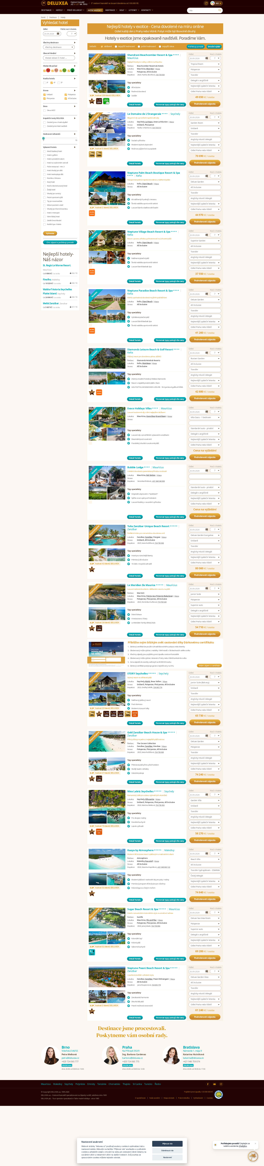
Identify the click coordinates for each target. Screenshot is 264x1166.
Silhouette (149, 799)
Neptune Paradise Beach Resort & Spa (153, 290)
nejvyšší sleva (168, 46)
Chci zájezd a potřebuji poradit (60, 242)
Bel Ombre (150, 475)
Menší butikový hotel (54, 151)
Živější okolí (51, 190)
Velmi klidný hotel (53, 216)
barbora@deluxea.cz (132, 1057)
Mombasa (146, 363)
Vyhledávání (198, 1098)
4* (54, 82)
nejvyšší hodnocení (126, 46)
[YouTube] (214, 1084)
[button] (215, 58)
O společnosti (140, 1098)
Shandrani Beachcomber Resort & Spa (153, 55)
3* (47, 82)
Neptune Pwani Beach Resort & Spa (152, 968)
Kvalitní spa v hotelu (54, 224)
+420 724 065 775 (130, 1061)
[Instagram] (206, 3)
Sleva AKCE (51, 110)
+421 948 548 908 (158, 481)
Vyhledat (50, 233)
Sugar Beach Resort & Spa (146, 909)
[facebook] (208, 1084)
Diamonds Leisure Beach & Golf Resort (153, 349)
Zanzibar (148, 537)
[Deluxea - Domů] (54, 3)
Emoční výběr (214, 46)
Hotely (59, 10)
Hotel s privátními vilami (55, 159)
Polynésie (80, 1084)
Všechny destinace (53, 47)
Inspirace (110, 10)
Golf (121, 10)
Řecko (158, 1084)
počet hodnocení (148, 46)
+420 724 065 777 (70, 1061)
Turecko (148, 1084)
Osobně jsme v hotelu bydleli (57, 122)
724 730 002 (160, 805)
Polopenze (71, 94)
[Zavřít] (255, 1143)
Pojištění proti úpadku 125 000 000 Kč (198, 1091)
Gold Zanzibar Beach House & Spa (151, 732)
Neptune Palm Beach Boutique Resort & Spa (153, 174)
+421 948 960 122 (163, 867)
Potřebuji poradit (195, 46)
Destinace (46, 10)
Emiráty (91, 1084)
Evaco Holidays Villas (142, 408)
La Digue (148, 122)
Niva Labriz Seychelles (144, 791)
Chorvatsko (114, 1084)
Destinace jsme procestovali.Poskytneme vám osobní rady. (132, 1031)
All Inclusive (72, 98)
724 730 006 (155, 926)
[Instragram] (221, 1084)
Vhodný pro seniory (54, 193)
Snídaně (50, 94)
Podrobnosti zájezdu (205, 103)
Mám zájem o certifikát (209, 665)
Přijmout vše (167, 1144)
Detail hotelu (135, 104)
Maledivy (57, 1084)
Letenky (133, 10)
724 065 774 (157, 687)
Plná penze (51, 98)
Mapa (157, 69)
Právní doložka (183, 1098)
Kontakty (146, 10)
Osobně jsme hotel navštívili (57, 126)
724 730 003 (160, 74)
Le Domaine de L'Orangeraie (147, 113)
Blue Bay (150, 69)
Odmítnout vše (167, 1150)
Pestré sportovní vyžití (55, 197)
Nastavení (167, 1157)
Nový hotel (51, 182)
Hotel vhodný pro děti (54, 170)
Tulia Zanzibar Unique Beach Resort (152, 526)
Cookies (210, 1098)
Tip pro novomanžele (54, 201)
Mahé (147, 681)
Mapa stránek (169, 1098)
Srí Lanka (137, 1084)
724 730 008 (159, 543)
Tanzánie (101, 1084)
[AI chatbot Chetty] (253, 1156)
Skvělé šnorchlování (54, 220)
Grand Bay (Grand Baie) (156, 416)
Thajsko (126, 1084)
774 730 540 (161, 602)
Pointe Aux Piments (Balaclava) (159, 596)
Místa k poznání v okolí (55, 205)
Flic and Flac (151, 920)
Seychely (68, 1084)
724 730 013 (156, 127)
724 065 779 (156, 985)
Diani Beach (147, 183)
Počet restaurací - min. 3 (55, 166)
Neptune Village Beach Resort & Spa (152, 231)
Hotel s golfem (52, 155)
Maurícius (46, 1084)
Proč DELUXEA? (74, 10)
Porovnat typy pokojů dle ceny (170, 104)
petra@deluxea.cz (70, 1057)
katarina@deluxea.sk (193, 1057)
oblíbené (108, 46)
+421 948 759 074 (191, 1061)
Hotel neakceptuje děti (55, 174)
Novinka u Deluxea (54, 178)
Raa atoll (149, 861)
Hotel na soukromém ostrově (57, 163)
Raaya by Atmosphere (144, 850)
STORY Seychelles (141, 673)
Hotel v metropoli (53, 213)
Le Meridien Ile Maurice (145, 585)
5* (62, 82)
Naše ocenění (154, 1098)
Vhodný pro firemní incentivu (57, 209)
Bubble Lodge (138, 467)
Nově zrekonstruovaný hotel (57, 186)
